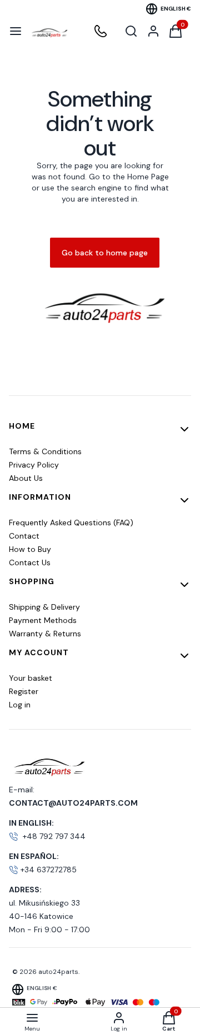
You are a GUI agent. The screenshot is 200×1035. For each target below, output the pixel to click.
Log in (20, 705)
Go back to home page (105, 253)
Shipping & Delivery (44, 607)
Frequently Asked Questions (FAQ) (71, 522)
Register (23, 691)
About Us (26, 478)
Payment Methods (43, 620)
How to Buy (30, 549)
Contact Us (30, 562)
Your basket (30, 678)
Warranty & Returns (45, 634)
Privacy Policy (34, 465)
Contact (24, 536)
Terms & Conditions (45, 451)
